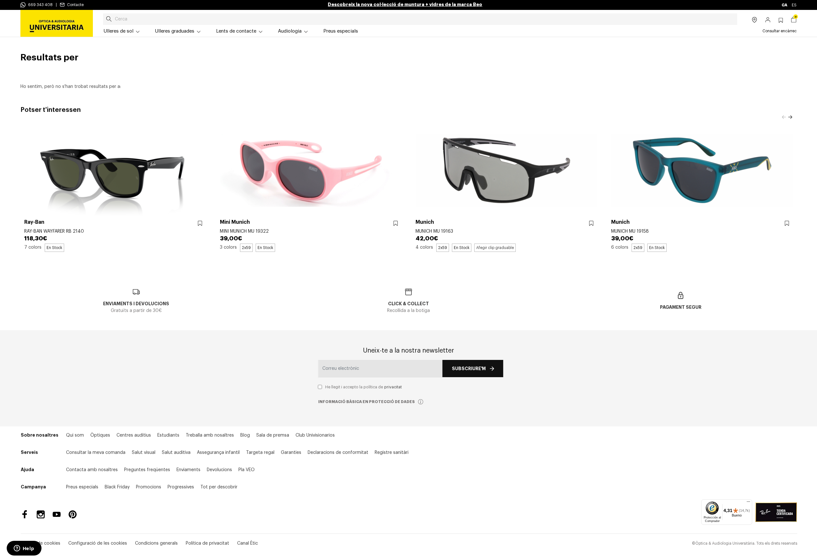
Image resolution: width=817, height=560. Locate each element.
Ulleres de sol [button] (118, 31)
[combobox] (420, 19)
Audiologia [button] (290, 31)
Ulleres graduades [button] (174, 31)
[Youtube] (57, 514)
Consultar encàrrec (779, 31)
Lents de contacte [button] (236, 31)
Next (790, 117)
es (794, 5)
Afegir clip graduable (495, 248)
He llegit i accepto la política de (363, 387)
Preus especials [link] (340, 31)
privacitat (393, 387)
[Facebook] (25, 514)
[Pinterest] (73, 514)
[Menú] (748, 503)
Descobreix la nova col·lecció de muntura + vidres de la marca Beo (405, 4)
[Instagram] (41, 514)
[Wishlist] (200, 223)
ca (785, 5)
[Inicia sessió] (768, 20)
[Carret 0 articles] (794, 20)
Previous (784, 117)
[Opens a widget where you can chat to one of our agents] (23, 549)
